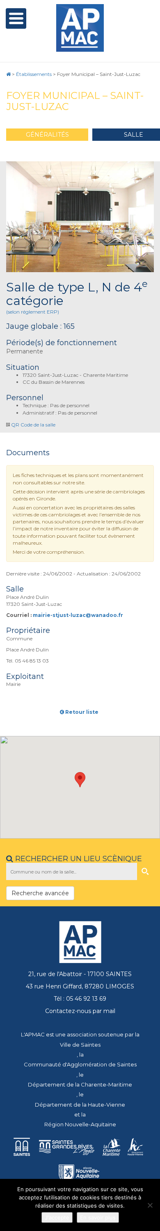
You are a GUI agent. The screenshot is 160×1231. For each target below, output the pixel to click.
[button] (80, 780)
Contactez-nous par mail (80, 1011)
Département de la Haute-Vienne (80, 1104)
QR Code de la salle (33, 425)
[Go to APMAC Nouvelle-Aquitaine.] (8, 74)
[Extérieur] (80, 216)
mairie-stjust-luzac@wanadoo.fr (78, 615)
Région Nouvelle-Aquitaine (80, 1124)
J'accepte (57, 1217)
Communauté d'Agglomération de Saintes (80, 1064)
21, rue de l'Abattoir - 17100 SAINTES (80, 974)
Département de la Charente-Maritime (80, 1084)
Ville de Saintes (80, 1045)
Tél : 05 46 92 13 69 (80, 998)
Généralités (47, 134)
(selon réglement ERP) (32, 312)
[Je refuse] (150, 1205)
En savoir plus (98, 1217)
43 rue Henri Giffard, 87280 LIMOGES (80, 986)
